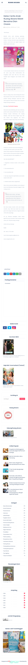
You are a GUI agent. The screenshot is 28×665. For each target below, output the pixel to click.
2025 (14, 595)
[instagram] (14, 327)
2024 (14, 598)
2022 (14, 602)
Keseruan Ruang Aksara (14, 522)
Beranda (6, 10)
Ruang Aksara (8, 27)
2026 (14, 593)
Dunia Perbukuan (14, 508)
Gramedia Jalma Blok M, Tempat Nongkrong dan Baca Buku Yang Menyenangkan (17, 477)
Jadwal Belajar (12, 10)
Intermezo (14, 513)
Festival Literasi (14, 510)
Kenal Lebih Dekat (14, 520)
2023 (14, 600)
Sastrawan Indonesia (14, 541)
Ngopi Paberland (14, 529)
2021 (14, 605)
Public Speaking (14, 536)
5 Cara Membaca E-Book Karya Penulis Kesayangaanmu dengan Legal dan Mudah (16, 492)
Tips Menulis (14, 551)
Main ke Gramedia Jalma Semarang (15, 457)
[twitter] (9, 327)
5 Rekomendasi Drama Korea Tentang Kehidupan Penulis (17, 483)
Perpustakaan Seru (14, 534)
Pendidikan (14, 532)
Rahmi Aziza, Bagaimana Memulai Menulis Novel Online (17, 463)
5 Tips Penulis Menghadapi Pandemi (16, 470)
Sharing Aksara (14, 543)
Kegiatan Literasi (14, 517)
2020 (14, 607)
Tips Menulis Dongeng (13, 106)
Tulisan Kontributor (14, 555)
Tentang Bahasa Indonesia (14, 546)
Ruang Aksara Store (14, 539)
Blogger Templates (14, 662)
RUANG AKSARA (14, 3)
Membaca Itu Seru (14, 527)
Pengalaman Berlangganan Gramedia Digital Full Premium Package (17, 450)
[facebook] (5, 327)
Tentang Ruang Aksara (14, 548)
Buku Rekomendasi (14, 506)
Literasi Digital (14, 525)
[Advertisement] (14, 258)
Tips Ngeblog (14, 553)
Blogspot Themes (15, 661)
